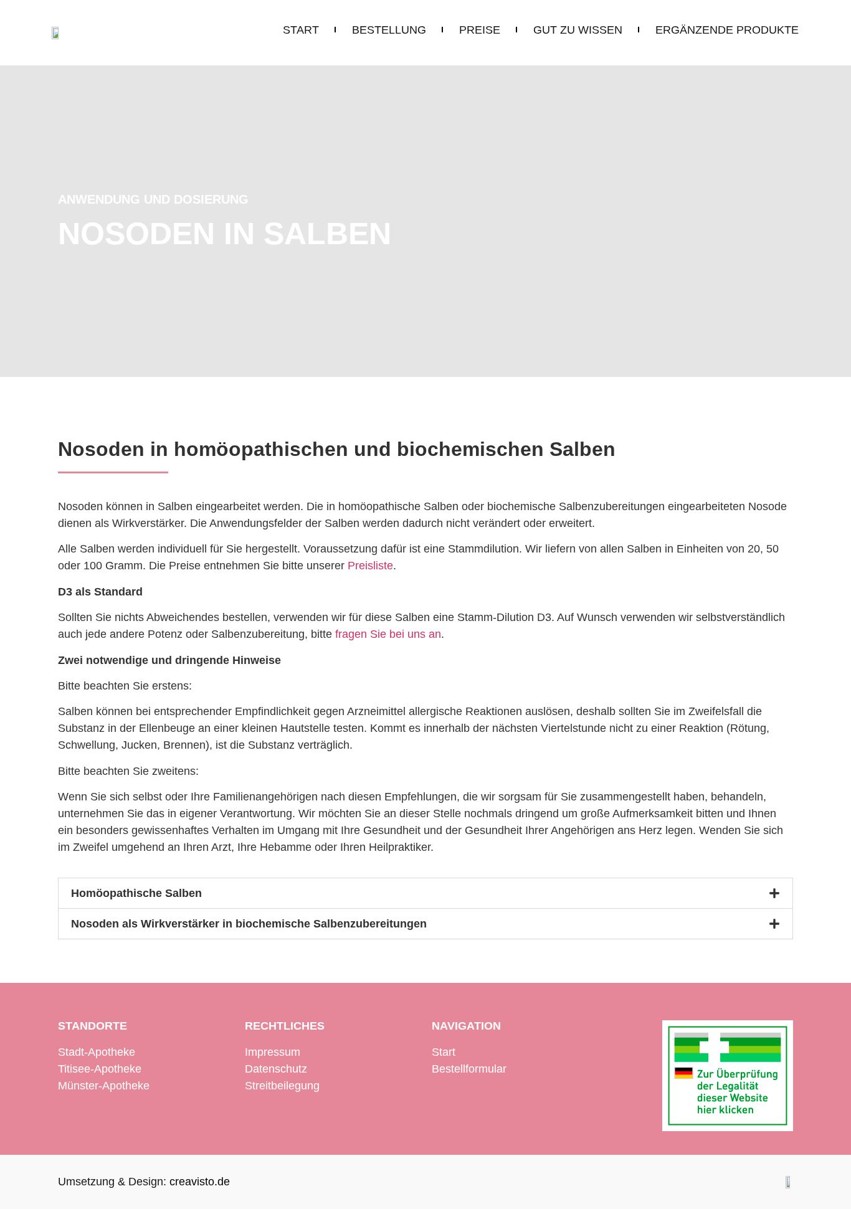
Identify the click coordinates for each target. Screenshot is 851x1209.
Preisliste (370, 565)
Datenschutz (276, 1069)
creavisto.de (199, 1181)
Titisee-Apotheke (99, 1069)
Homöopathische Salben (136, 893)
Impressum (272, 1052)
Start (443, 1052)
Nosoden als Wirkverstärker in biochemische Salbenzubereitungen (249, 923)
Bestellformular (469, 1069)
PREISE (479, 30)
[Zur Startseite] (58, 32)
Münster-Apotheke (104, 1085)
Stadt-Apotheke (96, 1052)
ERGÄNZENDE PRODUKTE (727, 30)
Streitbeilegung (282, 1085)
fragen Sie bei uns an (388, 634)
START (301, 30)
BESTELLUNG (389, 30)
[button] (425, 893)
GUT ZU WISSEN (577, 30)
